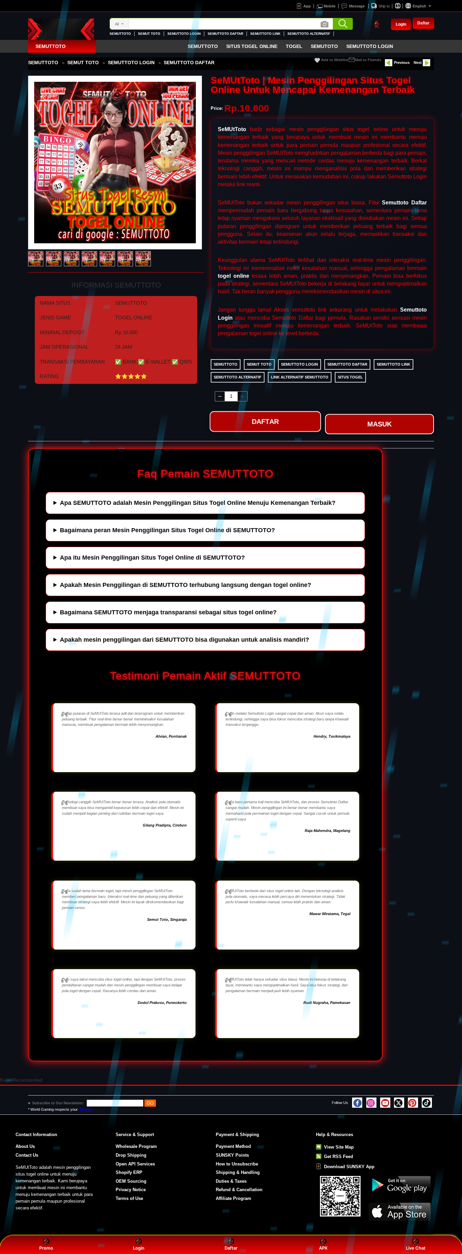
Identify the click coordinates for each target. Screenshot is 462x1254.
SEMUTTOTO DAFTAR (225, 33)
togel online (233, 276)
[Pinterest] (413, 1103)
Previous (402, 62)
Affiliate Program (233, 1198)
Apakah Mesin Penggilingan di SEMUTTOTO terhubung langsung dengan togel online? (185, 585)
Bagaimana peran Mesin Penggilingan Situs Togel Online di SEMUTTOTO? (167, 530)
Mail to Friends (368, 60)
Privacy (86, 1109)
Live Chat (415, 1248)
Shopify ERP (129, 1172)
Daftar (423, 24)
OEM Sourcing (131, 1181)
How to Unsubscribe (237, 1163)
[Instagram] (371, 1103)
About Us (25, 1146)
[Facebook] (357, 1103)
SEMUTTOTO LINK (265, 33)
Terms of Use (129, 1198)
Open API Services (135, 1163)
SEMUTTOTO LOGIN (184, 33)
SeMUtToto (232, 129)
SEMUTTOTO (120, 33)
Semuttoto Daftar (404, 202)
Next (418, 62)
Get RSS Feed (338, 1156)
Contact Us (27, 1155)
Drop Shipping (131, 1155)
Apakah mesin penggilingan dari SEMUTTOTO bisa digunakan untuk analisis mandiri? (184, 639)
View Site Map (339, 1147)
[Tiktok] (427, 1103)
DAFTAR (265, 423)
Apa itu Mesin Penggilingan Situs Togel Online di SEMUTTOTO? (152, 557)
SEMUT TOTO (149, 33)
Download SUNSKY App (349, 1166)
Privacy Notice (131, 1189)
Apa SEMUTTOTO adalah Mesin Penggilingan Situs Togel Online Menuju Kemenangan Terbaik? (198, 502)
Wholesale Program (136, 1146)
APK (323, 1248)
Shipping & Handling (238, 1172)
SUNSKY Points (232, 1155)
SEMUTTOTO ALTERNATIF (308, 33)
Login (401, 24)
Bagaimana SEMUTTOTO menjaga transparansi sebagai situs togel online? (168, 612)
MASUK (379, 424)
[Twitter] (399, 1103)
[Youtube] (385, 1103)
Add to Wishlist (334, 60)
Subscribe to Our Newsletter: (58, 1103)
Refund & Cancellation (239, 1189)
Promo (46, 1248)
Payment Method (233, 1146)
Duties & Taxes (231, 1181)
